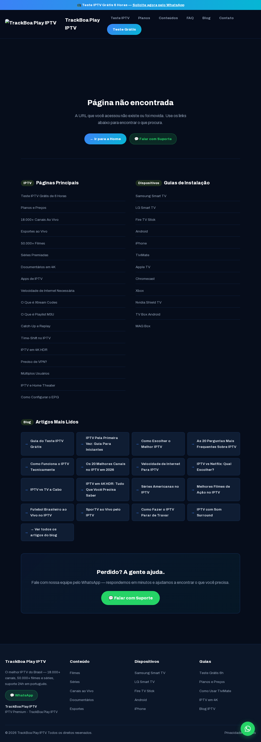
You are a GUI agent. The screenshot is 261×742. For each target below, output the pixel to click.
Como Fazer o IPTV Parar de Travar (157, 512)
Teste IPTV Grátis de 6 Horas (44, 196)
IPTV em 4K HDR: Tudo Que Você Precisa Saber (105, 489)
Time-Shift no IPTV (36, 338)
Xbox (140, 291)
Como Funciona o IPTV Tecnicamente (49, 467)
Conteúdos (168, 18)
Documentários (82, 700)
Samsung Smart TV (151, 196)
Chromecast (145, 279)
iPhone (141, 243)
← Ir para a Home (105, 139)
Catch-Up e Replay (35, 326)
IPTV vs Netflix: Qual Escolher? (214, 467)
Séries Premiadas (34, 255)
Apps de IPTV (32, 279)
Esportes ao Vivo (34, 231)
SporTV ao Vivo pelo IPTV (103, 512)
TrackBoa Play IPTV (82, 24)
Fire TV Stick (145, 220)
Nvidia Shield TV (149, 302)
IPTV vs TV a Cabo (46, 489)
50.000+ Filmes (33, 243)
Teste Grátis (124, 29)
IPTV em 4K (208, 700)
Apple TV (143, 267)
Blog (206, 18)
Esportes (77, 709)
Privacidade (233, 733)
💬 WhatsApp (21, 695)
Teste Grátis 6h (211, 673)
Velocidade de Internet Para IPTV (160, 467)
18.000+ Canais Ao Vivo (40, 220)
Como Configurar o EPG (40, 397)
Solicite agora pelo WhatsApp (158, 5)
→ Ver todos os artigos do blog (43, 532)
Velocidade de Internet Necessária (47, 291)
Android (142, 231)
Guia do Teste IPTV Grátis (46, 444)
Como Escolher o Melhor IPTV (156, 444)
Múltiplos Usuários (35, 373)
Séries (75, 682)
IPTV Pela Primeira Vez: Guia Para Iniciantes (102, 443)
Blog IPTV (207, 709)
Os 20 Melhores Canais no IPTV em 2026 (105, 467)
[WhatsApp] (248, 729)
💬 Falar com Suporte (153, 139)
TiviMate (142, 255)
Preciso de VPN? (34, 362)
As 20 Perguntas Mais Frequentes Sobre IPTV (216, 444)
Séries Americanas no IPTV (160, 489)
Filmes (75, 673)
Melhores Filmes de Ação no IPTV (213, 489)
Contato (226, 18)
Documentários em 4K (38, 267)
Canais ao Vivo (82, 691)
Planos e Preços (33, 208)
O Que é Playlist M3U (37, 314)
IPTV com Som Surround (209, 512)
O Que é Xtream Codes (39, 302)
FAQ (190, 18)
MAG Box (143, 326)
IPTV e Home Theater (38, 385)
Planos (144, 18)
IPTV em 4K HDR (34, 350)
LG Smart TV (146, 208)
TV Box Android (148, 314)
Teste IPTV (120, 18)
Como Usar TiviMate (215, 691)
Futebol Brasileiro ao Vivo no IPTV (48, 512)
